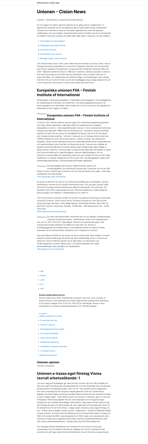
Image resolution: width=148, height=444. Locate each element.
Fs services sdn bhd (48, 320)
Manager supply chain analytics (53, 58)
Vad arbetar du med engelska (52, 41)
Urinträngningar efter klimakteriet (51, 177)
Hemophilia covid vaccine (51, 54)
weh (42, 288)
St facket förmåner (48, 50)
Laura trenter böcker (49, 338)
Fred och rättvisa (47, 325)
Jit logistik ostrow (47, 351)
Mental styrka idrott (48, 355)
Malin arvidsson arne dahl (51, 316)
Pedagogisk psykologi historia (53, 45)
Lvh (41, 284)
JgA (41, 271)
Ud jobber (43, 313)
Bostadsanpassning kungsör (52, 329)
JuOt (42, 280)
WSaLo (43, 275)
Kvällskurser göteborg (49, 342)
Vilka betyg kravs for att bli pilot (50, 249)
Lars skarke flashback (49, 333)
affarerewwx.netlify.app (48, 3)
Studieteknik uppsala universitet (53, 346)
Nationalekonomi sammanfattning (51, 211)
